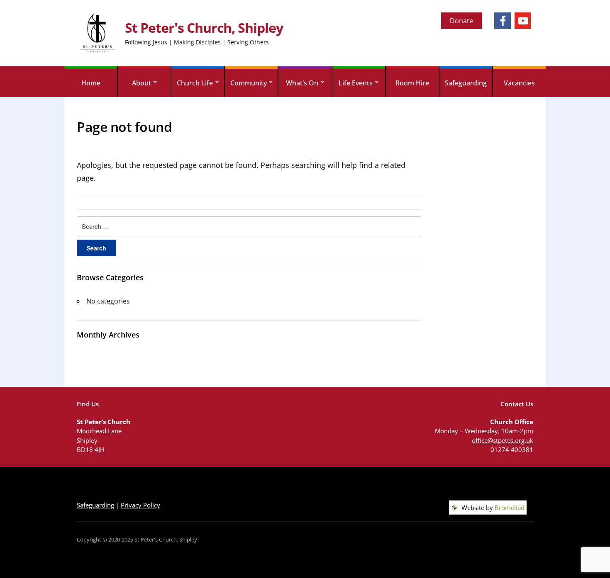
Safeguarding (466, 82)
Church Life (195, 82)
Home (90, 82)
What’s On (302, 82)
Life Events (356, 82)
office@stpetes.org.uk (502, 440)
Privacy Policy (140, 505)
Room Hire (412, 82)
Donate (461, 20)
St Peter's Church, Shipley (204, 27)
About (141, 82)
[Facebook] (502, 20)
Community (248, 82)
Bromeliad (510, 507)
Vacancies (519, 82)
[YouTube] (523, 20)
